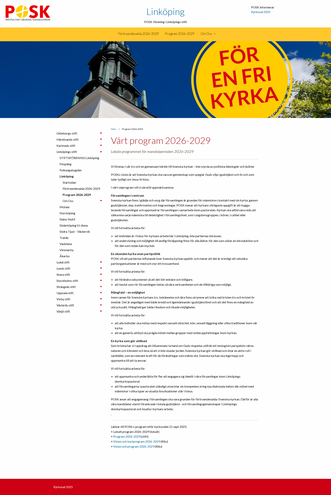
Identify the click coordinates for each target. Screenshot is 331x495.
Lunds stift (63, 268)
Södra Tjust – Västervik (75, 231)
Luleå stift (63, 262)
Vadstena (66, 244)
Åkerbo (65, 256)
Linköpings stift (67, 151)
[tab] (79, 133)
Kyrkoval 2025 (260, 12)
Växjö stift (63, 311)
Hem (113, 129)
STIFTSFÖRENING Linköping (79, 158)
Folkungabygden (71, 170)
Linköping (165, 11)
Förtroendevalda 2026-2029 (138, 34)
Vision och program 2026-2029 (133, 446)
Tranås (64, 237)
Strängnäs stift (66, 287)
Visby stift (63, 299)
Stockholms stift (67, 280)
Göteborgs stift (67, 133)
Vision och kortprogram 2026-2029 (136, 441)
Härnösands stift (68, 139)
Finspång (65, 164)
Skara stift (63, 274)
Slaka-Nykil (67, 219)
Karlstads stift (66, 145)
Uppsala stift (65, 293)
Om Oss (206, 34)
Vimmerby (67, 250)
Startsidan (69, 182)
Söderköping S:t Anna (74, 225)
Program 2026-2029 (179, 34)
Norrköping (67, 213)
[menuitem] (138, 33)
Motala (64, 207)
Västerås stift (65, 305)
